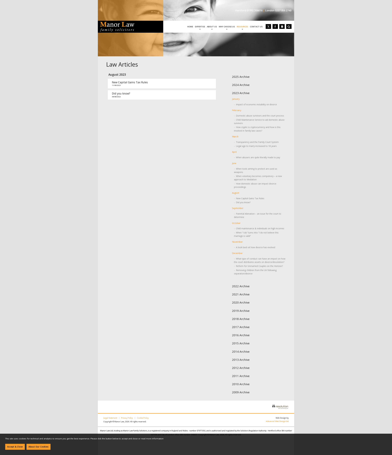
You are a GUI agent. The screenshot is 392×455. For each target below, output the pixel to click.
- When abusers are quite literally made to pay (257, 157)
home (190, 26)
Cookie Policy (143, 418)
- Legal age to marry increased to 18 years (255, 146)
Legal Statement (110, 418)
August (235, 192)
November (237, 241)
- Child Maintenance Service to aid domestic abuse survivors (259, 121)
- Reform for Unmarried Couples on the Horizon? (258, 266)
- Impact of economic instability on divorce (255, 104)
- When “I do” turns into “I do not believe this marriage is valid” (256, 234)
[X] (268, 26)
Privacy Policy (127, 418)
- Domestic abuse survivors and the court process (259, 115)
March (235, 136)
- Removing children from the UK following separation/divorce (255, 272)
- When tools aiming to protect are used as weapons (255, 170)
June (234, 163)
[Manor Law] (117, 23)
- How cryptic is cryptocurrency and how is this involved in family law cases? (257, 129)
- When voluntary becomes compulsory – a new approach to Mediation (258, 178)
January (235, 98)
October (236, 223)
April (234, 151)
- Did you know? (242, 202)
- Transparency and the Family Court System (256, 142)
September (237, 208)
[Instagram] (282, 26)
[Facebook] (275, 26)
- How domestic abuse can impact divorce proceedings (255, 185)
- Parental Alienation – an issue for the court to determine (257, 215)
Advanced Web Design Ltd (277, 421)
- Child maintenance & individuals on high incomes (259, 228)
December (237, 253)
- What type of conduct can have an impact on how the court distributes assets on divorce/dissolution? (259, 260)
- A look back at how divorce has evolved (254, 247)
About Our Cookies (38, 446)
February (236, 110)
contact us (256, 26)
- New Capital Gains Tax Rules (249, 198)
